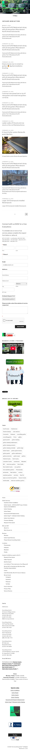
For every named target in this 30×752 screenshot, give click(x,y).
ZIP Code (4, 292)
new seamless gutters (8, 469)
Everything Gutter (13, 8)
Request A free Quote (9, 522)
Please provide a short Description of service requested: (15, 304)
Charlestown (14, 429)
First (3, 250)
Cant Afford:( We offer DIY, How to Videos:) (14, 572)
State (17, 286)
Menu (15, 15)
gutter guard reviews (16, 450)
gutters (23, 456)
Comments (6, 434)
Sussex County (22, 478)
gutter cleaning (15, 439)
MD (4, 464)
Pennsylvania (19, 469)
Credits (26, 748)
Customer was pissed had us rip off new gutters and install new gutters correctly (14, 95)
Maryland (23, 461)
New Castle (20, 464)
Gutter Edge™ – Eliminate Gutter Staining (14, 516)
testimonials (6, 480)
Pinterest (8, 581)
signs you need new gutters (10, 478)
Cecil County (6, 429)
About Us (6, 528)
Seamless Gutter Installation (11, 502)
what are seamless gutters (17, 480)
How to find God (8, 586)
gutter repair (17, 456)
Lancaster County (7, 461)
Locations (4, 543)
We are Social (7, 575)
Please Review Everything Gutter (12, 540)
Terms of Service (8, 591)
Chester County (17, 662)
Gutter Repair (7, 511)
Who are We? (5, 526)
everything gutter (21, 434)
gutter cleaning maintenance (10, 442)
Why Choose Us (8, 530)
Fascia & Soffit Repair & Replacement (15, 699)
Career (5, 570)
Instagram (8, 577)
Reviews (4, 533)
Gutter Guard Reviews (9, 537)
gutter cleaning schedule (9, 448)
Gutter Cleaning (8, 509)
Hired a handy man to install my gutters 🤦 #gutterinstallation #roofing (12, 66)
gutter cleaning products (9, 445)
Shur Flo (22, 475)
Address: (4, 269)
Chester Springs (7, 431)
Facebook (8, 579)
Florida (5, 552)
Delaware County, (7, 663)
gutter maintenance (17, 453)
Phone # (5, 254)
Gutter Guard (6, 450)
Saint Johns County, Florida (9, 668)
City (3, 286)
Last (17, 250)
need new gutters (11, 464)
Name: (4, 244)
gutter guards (6, 453)
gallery (20, 437)
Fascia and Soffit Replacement (11, 513)
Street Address (5, 275)
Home (3, 497)
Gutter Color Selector (9, 518)
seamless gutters (7, 475)
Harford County (7, 459)
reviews (20, 472)
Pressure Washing (8, 520)
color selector (16, 431)
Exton (14, 437)
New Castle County (8, 467)
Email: (3, 262)
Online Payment (8, 559)
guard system (6, 439)
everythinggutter (7, 437)
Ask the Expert (7, 562)
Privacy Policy (7, 588)
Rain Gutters (13, 472)
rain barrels (5, 472)
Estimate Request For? (8, 296)
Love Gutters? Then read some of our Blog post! (16, 564)
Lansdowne (17, 461)
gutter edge (20, 448)
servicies (16, 475)
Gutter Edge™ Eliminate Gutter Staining (15, 702)
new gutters (17, 467)
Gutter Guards (15, 695)
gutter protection (7, 456)
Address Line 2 (5, 280)
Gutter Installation (15, 690)
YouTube (8, 584)
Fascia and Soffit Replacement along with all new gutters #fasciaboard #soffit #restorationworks (14, 29)
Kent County (16, 459)
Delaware (12, 434)
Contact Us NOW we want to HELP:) (11, 555)
